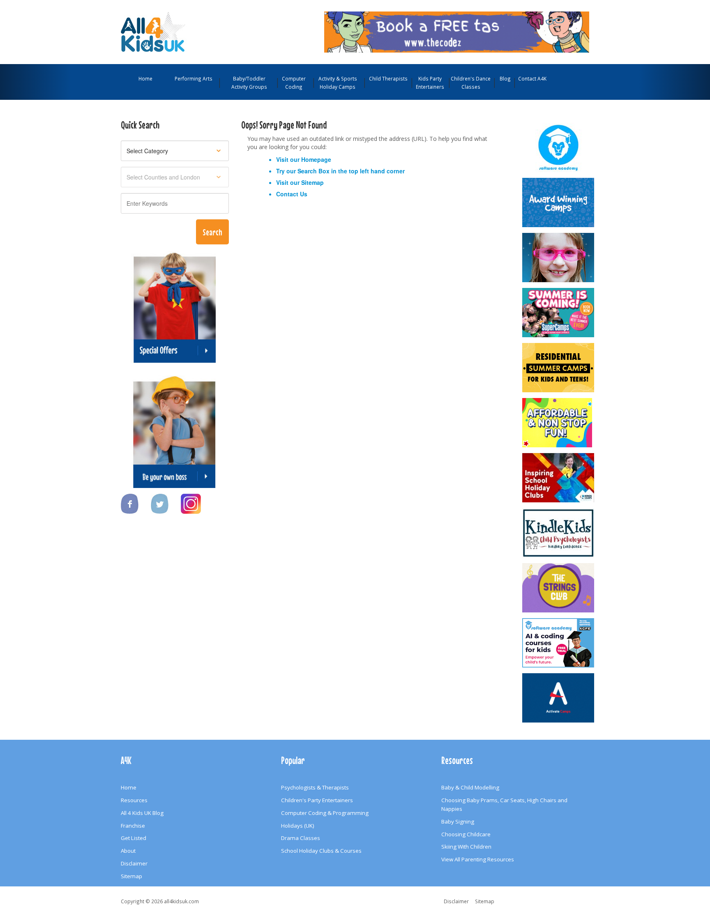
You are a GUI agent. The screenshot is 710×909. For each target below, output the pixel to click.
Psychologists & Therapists (315, 787)
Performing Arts (193, 78)
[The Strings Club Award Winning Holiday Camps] (558, 587)
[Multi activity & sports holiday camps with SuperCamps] (558, 312)
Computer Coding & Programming (325, 813)
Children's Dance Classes (471, 82)
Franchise (133, 825)
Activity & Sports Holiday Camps (337, 82)
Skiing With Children (466, 846)
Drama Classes (300, 838)
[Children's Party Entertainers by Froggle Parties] (558, 257)
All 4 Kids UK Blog (142, 813)
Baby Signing (457, 821)
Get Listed (133, 838)
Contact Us (291, 194)
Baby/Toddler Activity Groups (249, 82)
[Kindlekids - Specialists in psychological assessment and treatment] (558, 532)
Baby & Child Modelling (470, 787)
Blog (505, 78)
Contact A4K (532, 78)
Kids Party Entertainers (430, 82)
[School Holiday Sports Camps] (558, 477)
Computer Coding (294, 82)
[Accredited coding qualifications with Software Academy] (558, 642)
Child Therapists (388, 78)
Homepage (316, 159)
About (128, 850)
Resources (134, 800)
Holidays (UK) (297, 825)
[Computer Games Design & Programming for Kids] (558, 147)
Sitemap (312, 182)
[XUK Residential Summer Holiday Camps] (558, 367)
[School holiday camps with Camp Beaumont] (558, 202)
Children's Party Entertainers (317, 800)
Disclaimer (134, 863)
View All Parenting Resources (477, 859)
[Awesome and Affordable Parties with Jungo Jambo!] (558, 422)
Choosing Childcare (466, 834)
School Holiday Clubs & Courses (321, 850)
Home (145, 78)
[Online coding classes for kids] (456, 31)
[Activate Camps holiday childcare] (558, 698)
